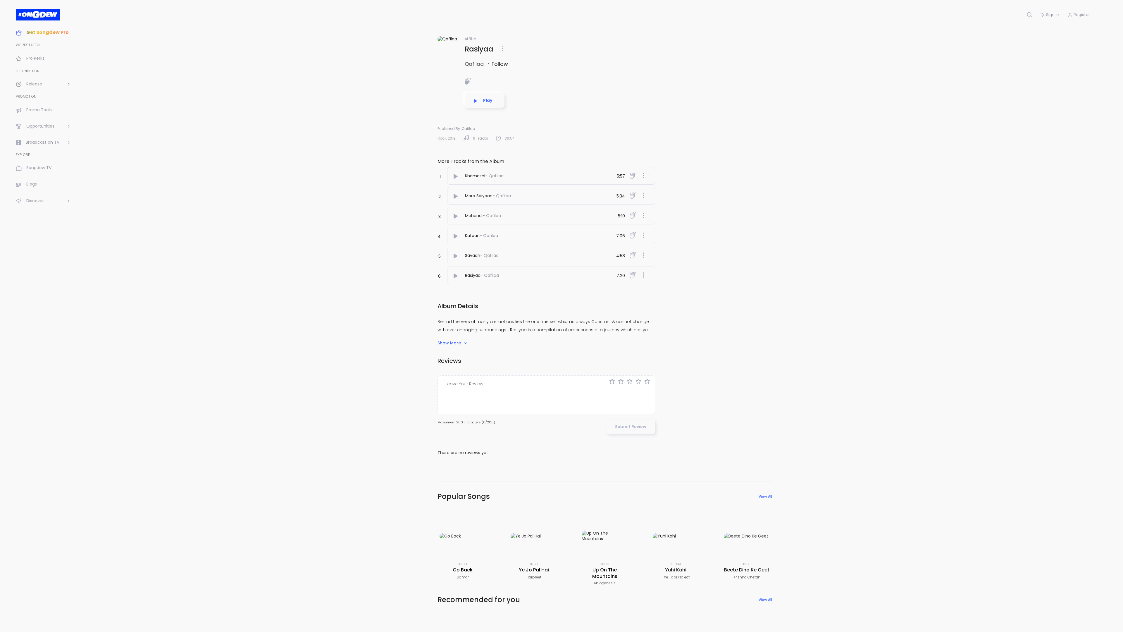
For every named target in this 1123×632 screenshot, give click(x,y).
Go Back (463, 569)
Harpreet (533, 577)
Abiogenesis (605, 583)
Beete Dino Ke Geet (746, 569)
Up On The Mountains (604, 573)
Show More (450, 343)
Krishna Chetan (746, 577)
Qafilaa (475, 64)
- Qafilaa (494, 176)
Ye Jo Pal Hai (534, 569)
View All (765, 496)
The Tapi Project (676, 577)
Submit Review (630, 427)
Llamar (463, 577)
